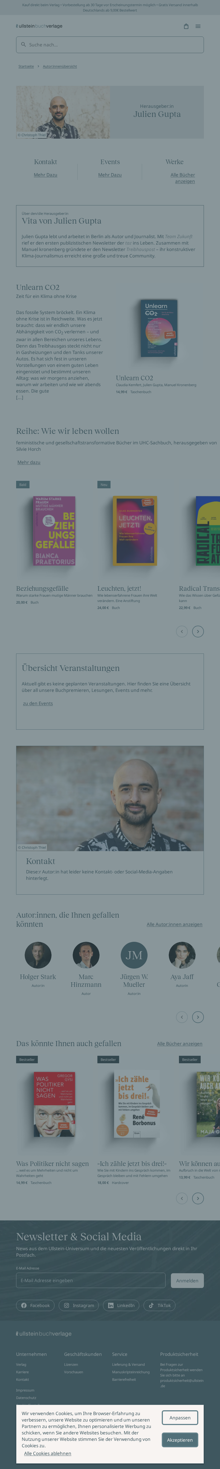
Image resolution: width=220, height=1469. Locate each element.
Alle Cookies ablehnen (47, 1453)
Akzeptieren (180, 1440)
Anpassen (180, 1418)
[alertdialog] (110, 1434)
